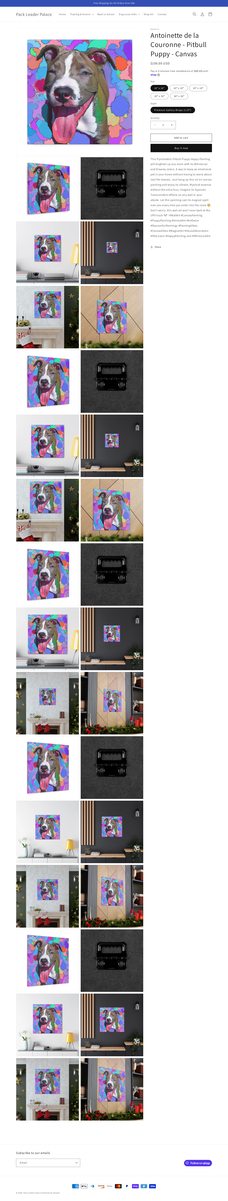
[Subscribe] (76, 1163)
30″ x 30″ (159, 96)
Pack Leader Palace (32, 1193)
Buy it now (181, 148)
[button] (81, 14)
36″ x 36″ (179, 96)
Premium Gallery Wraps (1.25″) (172, 110)
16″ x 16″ (159, 88)
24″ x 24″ (198, 88)
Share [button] (158, 246)
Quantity (155, 117)
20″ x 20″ (178, 88)
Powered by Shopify (51, 1193)
